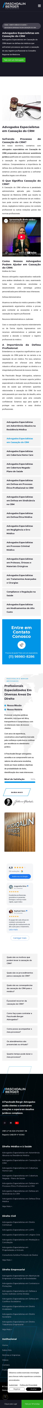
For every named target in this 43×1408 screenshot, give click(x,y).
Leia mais (13, 929)
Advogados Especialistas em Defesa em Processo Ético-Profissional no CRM (20, 484)
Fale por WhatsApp (32, 1404)
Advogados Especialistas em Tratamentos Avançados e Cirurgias (21, 579)
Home (6, 25)
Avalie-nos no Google (20, 876)
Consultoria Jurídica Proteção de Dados (20, 1255)
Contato (6, 1365)
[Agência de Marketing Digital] (22, 1396)
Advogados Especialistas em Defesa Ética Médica (20, 515)
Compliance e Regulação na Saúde (21, 594)
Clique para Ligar (10, 1404)
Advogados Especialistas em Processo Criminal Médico (20, 546)
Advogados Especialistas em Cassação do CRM (20, 440)
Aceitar (34, 1389)
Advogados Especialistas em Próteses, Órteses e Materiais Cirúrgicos (20, 563)
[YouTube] (16, 1122)
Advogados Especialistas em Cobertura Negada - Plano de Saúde (20, 468)
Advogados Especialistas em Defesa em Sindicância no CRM (21, 501)
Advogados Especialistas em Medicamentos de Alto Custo (21, 608)
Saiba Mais (17, 792)
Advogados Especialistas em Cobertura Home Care (20, 453)
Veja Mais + (7, 1206)
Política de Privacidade (28, 1385)
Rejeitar (16, 1389)
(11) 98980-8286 (22, 657)
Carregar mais (19, 938)
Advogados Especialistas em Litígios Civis (21, 1235)
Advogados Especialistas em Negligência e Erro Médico (20, 530)
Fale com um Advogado (14, 60)
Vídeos (5, 1360)
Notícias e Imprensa (11, 1355)
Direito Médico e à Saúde (17, 25)
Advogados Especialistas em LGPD (18, 1230)
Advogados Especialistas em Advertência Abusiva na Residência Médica (21, 426)
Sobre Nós (7, 1350)
